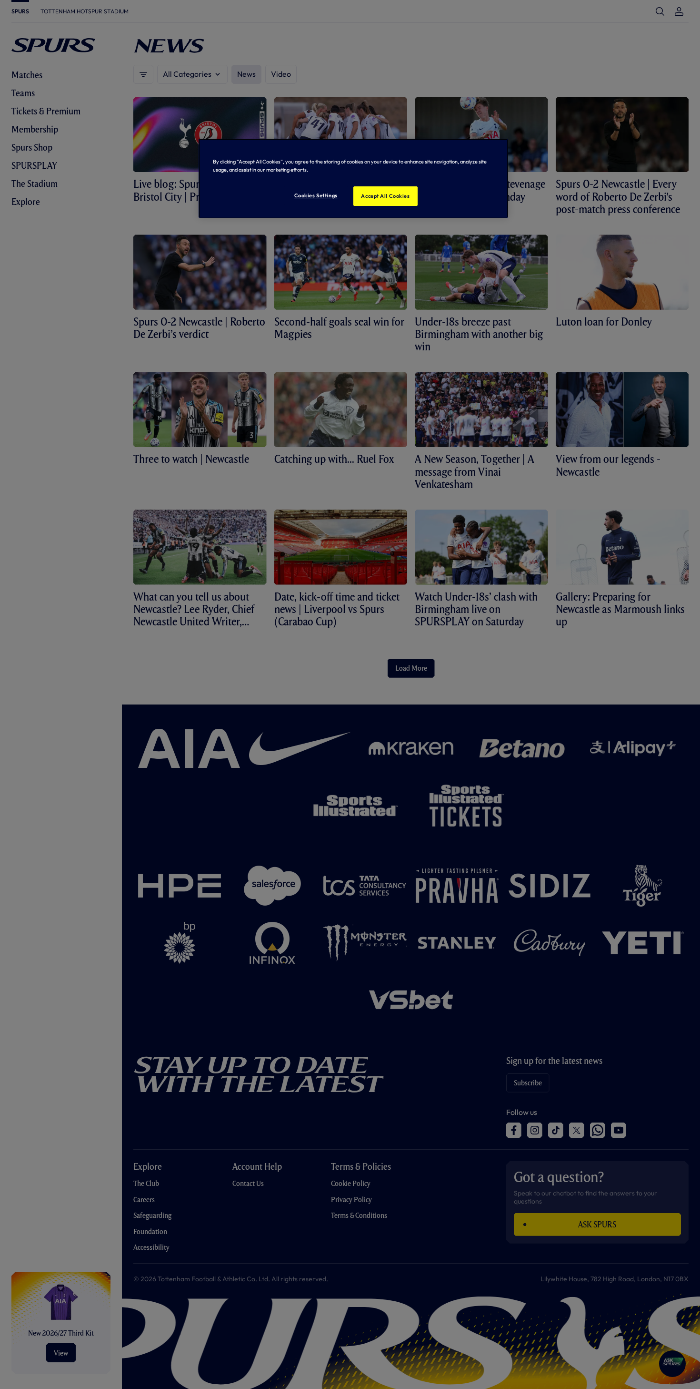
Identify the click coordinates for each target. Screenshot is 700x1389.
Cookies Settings (316, 195)
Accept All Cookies (385, 196)
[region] (353, 178)
